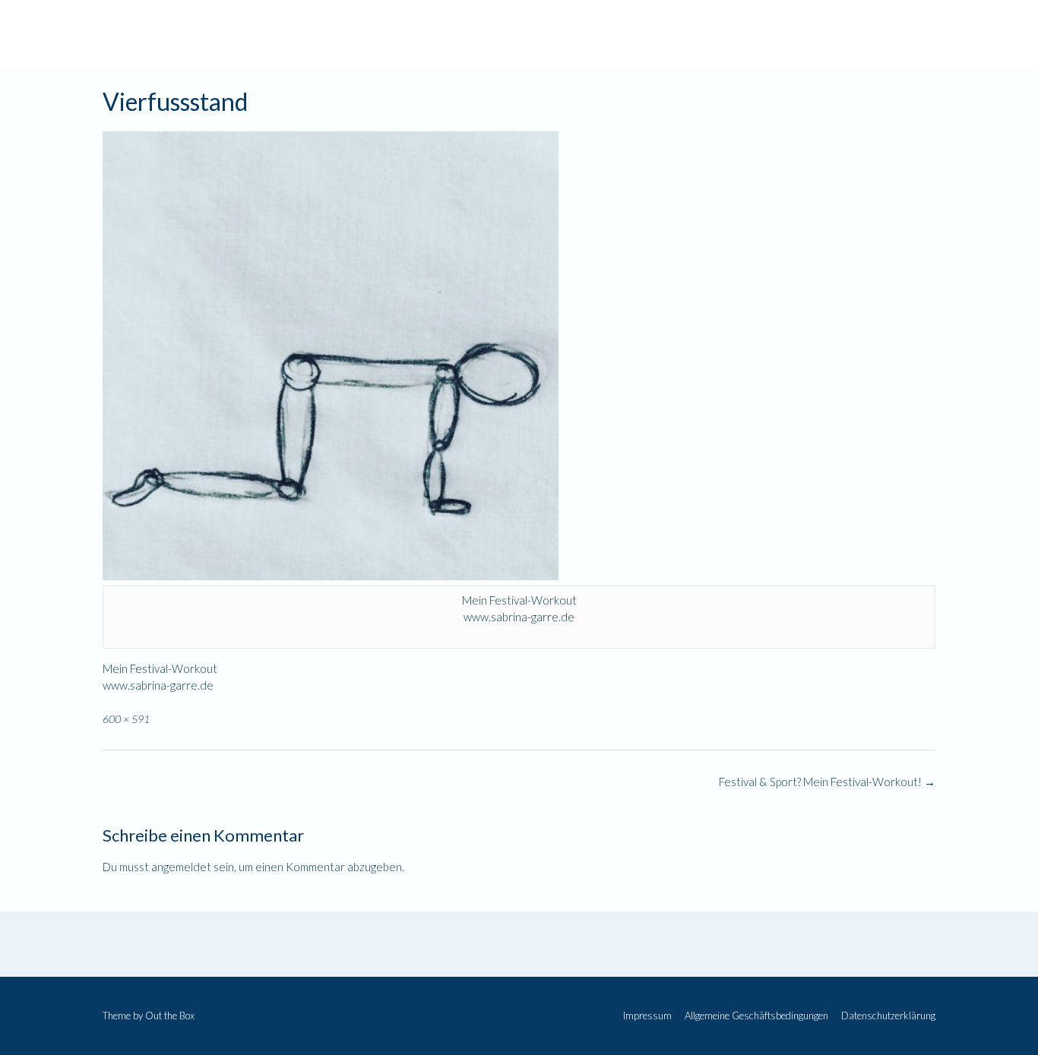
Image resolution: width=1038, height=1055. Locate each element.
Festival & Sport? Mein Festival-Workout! (827, 781)
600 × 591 (126, 718)
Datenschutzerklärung (888, 1016)
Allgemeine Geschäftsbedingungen (756, 1016)
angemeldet (181, 866)
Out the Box (170, 1015)
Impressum (647, 1016)
